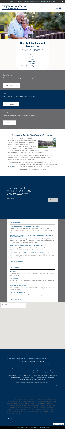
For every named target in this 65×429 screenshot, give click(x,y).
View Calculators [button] (10, 85)
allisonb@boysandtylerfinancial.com (32, 66)
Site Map (10, 418)
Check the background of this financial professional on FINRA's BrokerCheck (31, 1)
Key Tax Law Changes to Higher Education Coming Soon (29, 253)
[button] (58, 8)
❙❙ (34, 36)
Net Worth (13, 271)
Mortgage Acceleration (18, 285)
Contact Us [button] (8, 123)
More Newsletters (16, 261)
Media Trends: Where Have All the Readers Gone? (27, 245)
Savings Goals (14, 278)
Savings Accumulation (17, 292)
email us (12, 166)
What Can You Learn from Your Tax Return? (25, 226)
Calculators (14, 268)
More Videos (11, 198)
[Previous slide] (2, 27)
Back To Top (58, 424)
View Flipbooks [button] (10, 104)
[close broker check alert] (62, 1)
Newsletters (15, 223)
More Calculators (16, 299)
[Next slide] (63, 27)
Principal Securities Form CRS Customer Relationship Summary (26, 358)
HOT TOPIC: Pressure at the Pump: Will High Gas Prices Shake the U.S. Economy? (31, 235)
